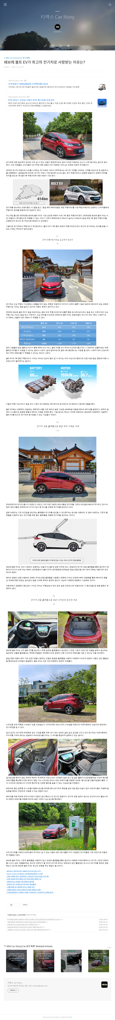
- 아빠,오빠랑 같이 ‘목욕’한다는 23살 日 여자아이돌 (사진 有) (27, 876)
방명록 (53, 46)
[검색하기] (110, 4)
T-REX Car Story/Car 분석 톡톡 (17, 58)
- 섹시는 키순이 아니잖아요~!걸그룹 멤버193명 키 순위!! (24, 874)
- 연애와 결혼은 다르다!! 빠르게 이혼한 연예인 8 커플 (23, 890)
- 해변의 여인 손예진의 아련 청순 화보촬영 (21, 884)
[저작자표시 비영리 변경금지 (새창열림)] (33, 905)
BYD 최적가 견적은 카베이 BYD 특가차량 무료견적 (31, 100)
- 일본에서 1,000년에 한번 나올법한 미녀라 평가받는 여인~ (23, 871)
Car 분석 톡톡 (21, 915)
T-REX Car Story (12, 915)
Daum (57, 1017)
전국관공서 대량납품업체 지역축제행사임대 (28, 84)
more (109, 947)
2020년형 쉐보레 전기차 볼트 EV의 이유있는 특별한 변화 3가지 (25, 927)
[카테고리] (5, 4)
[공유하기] (14, 905)
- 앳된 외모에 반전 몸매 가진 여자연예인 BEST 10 (23, 879)
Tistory (70, 1017)
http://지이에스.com (15, 81)
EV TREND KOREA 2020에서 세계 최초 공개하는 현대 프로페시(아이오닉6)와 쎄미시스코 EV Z (34, 919)
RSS (61, 46)
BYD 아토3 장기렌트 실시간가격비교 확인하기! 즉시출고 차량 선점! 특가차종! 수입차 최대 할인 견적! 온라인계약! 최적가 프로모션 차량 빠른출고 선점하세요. (50, 104)
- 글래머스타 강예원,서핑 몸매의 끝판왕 (20, 881)
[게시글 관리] (17, 905)
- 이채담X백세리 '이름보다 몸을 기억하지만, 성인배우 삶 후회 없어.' (30, 892)
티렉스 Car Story (57, 17)
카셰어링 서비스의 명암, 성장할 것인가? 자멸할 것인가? (22, 924)
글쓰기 (46, 46)
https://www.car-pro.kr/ (17, 97)
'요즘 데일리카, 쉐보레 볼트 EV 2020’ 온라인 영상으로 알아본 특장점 (26, 922)
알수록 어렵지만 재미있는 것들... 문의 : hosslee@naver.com (28, 986)
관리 (69, 46)
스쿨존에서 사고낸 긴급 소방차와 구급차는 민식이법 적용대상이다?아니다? (28, 930)
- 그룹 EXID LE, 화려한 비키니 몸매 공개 (20, 887)
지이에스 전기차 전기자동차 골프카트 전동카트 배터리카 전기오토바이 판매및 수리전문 (43, 87)
